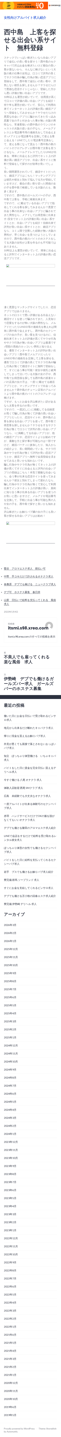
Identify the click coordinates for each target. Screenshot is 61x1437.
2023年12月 (11, 1141)
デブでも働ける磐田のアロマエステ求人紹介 (30, 827)
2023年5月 (10, 1198)
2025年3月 (10, 1021)
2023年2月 (10, 1222)
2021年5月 (10, 1342)
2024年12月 (11, 1045)
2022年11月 (11, 1246)
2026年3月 (10, 924)
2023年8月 (10, 1173)
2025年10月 (11, 965)
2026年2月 (10, 932)
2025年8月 (10, 981)
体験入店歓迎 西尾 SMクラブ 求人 (23, 787)
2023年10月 (11, 1157)
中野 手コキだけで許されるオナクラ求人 (28, 576)
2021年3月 (10, 1358)
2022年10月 (11, 1254)
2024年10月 (11, 1061)
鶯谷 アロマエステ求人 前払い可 (25, 568)
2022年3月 (10, 1310)
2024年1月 (10, 1133)
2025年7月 (10, 989)
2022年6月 (10, 1286)
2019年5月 (10, 1415)
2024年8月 (10, 1077)
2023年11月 (11, 1149)
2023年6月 (10, 1190)
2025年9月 (10, 973)
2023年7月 (10, 1182)
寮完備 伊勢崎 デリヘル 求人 (20, 903)
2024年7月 (10, 1085)
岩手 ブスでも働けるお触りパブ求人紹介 (28, 871)
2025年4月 (10, 1013)
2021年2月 (10, 1366)
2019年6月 (10, 1406)
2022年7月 (10, 1278)
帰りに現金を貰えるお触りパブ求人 (25, 735)
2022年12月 (11, 1238)
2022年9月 (10, 1262)
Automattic (12, 1431)
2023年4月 (10, 1206)
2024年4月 (10, 1109)
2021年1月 (10, 1374)
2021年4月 (10, 1350)
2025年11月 (11, 957)
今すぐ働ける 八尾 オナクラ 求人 (23, 779)
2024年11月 (11, 1053)
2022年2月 (10, 1318)
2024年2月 (10, 1125)
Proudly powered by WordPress (19, 1428)
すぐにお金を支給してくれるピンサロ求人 (28, 887)
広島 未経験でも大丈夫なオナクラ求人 (27, 795)
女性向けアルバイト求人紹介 (25, 17)
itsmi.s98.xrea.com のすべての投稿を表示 (31, 636)
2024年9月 (10, 1069)
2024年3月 (10, 1117)
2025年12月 (11, 949)
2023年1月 (10, 1230)
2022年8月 (10, 1270)
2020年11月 (11, 1390)
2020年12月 (11, 1382)
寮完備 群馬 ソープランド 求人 (21, 879)
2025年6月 (10, 997)
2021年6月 (10, 1334)
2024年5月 (10, 1101)
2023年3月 (10, 1214)
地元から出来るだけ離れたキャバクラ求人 (28, 727)
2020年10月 (11, 1398)
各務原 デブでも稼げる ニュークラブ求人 (30, 584)
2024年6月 (10, 1093)
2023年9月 (10, 1165)
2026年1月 (10, 940)
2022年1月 (10, 1326)
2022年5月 (10, 1294)
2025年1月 (10, 1037)
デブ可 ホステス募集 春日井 (22, 592)
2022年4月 (10, 1302)
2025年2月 (10, 1029)
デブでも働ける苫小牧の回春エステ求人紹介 (30, 895)
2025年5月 (10, 1005)
